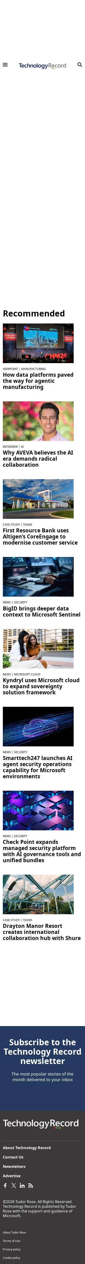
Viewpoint (10, 369)
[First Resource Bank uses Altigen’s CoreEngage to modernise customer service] (38, 498)
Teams (27, 525)
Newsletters (14, 1166)
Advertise (12, 1175)
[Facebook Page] (5, 1185)
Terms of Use (11, 1241)
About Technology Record (27, 1147)
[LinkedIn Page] (22, 1185)
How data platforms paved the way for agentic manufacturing (38, 381)
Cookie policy (11, 1258)
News (7, 602)
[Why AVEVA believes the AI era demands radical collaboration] (38, 420)
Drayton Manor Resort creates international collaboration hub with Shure (42, 932)
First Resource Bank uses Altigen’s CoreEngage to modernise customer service (40, 536)
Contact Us (13, 1157)
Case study (11, 525)
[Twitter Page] (13, 1185)
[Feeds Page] (30, 1185)
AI (22, 447)
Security (20, 602)
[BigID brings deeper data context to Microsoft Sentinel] (38, 576)
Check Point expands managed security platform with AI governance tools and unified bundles (42, 851)
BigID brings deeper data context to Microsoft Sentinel (42, 612)
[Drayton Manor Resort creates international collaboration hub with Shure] (38, 894)
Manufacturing (33, 369)
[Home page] (42, 66)
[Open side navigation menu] (5, 64)
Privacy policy (12, 1249)
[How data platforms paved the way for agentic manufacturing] (38, 343)
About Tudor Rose (14, 1232)
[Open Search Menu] (79, 64)
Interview (10, 447)
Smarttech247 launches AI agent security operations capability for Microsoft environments (37, 767)
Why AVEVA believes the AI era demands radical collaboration (38, 459)
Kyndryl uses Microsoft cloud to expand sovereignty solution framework (41, 686)
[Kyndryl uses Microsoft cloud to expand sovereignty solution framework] (38, 648)
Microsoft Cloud (27, 674)
